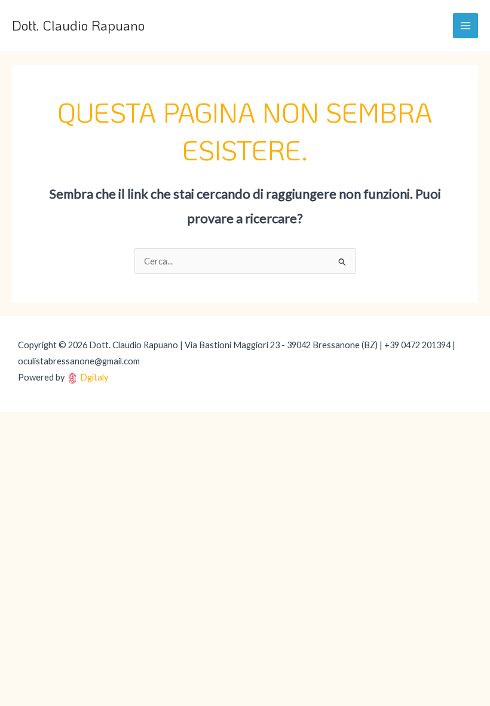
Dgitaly (94, 377)
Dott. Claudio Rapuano (78, 25)
